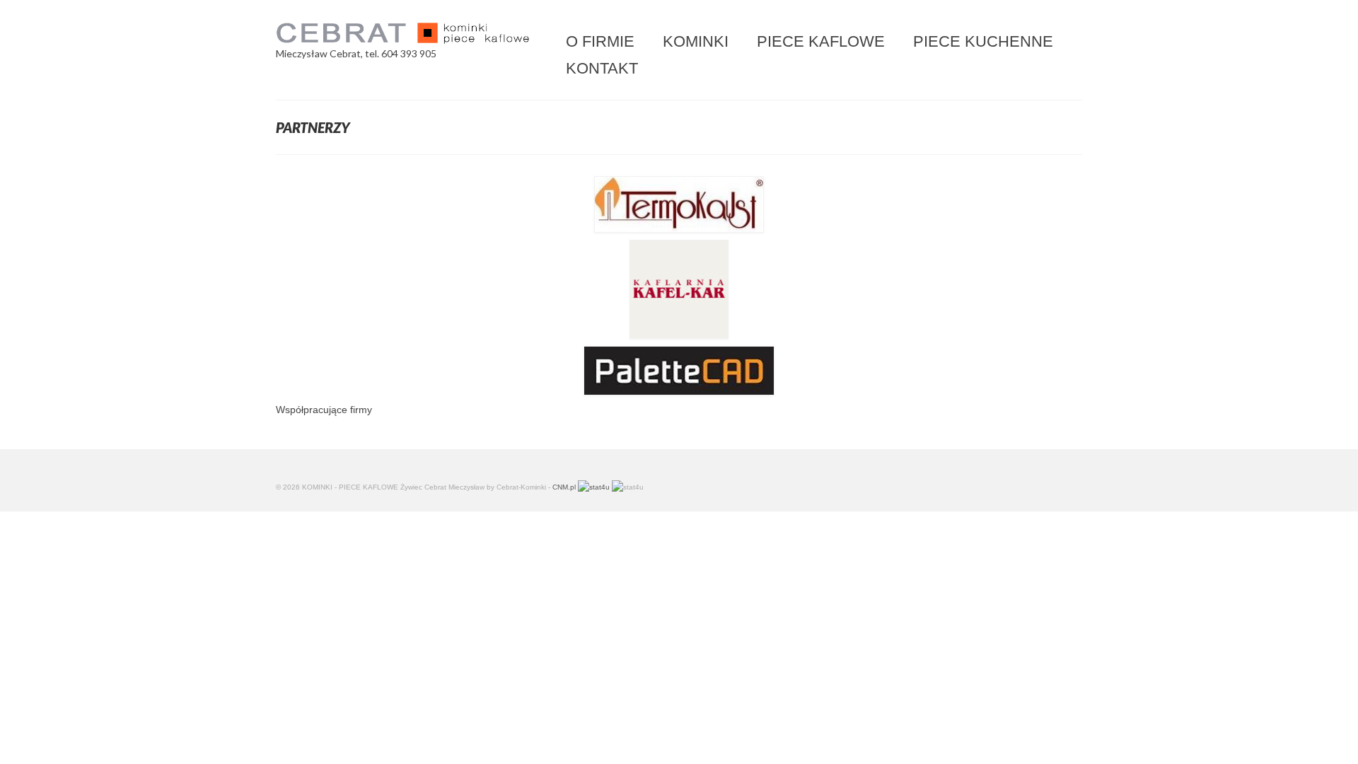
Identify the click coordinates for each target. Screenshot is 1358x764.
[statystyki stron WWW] (594, 487)
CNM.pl (564, 487)
